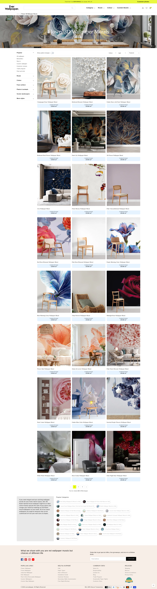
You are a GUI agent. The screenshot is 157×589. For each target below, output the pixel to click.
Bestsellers (20, 58)
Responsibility (97, 570)
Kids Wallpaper (25, 574)
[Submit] (72, 8)
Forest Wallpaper (26, 570)
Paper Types (61, 570)
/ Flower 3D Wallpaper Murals (29, 14)
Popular (19, 52)
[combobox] (49, 8)
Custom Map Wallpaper (27, 581)
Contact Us (96, 572)
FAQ (59, 568)
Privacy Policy (129, 574)
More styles (21, 98)
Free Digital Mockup (64, 581)
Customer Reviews (63, 577)
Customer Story (97, 581)
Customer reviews (22, 66)
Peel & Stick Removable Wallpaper (31, 577)
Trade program (21, 68)
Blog (94, 574)
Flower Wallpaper (26, 568)
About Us (95, 568)
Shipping (127, 568)
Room (19, 76)
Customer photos (143, 1)
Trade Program (97, 577)
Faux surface (21, 85)
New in (19, 61)
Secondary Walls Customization (67, 579)
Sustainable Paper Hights (100, 579)
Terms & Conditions (130, 572)
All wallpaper (20, 56)
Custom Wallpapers (26, 579)
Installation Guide (63, 574)
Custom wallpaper (22, 63)
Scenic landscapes (23, 94)
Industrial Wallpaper (26, 572)
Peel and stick (21, 71)
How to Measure (62, 572)
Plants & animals (22, 89)
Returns (127, 570)
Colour (19, 80)
